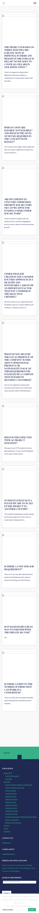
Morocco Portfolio (11, 820)
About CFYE (8, 773)
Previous (6, 753)
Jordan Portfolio (11, 793)
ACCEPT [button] (32, 909)
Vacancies (7, 831)
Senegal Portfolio (11, 814)
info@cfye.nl (6, 843)
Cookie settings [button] (20, 909)
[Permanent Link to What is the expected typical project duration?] (19, 419)
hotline (16, 871)
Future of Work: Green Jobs (14, 788)
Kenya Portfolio (10, 796)
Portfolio (7, 782)
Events (6, 828)
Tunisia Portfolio (11, 808)
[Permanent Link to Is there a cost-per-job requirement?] (19, 548)
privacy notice (8, 909)
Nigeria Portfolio (11, 799)
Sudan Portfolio (10, 802)
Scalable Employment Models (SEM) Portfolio (21, 817)
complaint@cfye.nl (8, 854)
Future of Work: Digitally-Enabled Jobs (18, 785)
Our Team (8, 779)
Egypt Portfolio (10, 791)
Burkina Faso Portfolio (13, 823)
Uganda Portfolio (11, 805)
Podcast (6, 826)
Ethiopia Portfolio (11, 811)
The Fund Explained (12, 776)
